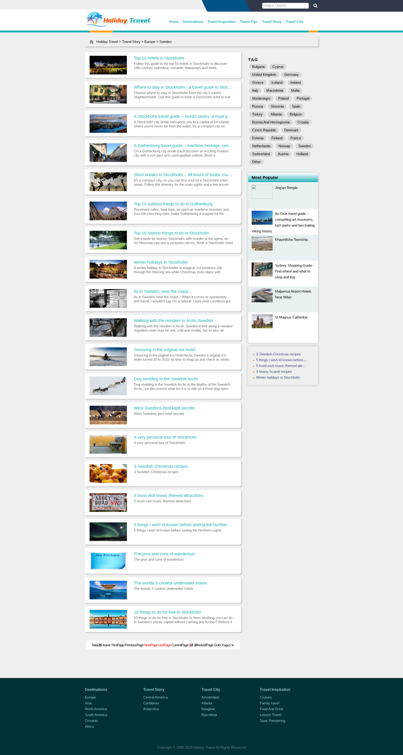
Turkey (257, 114)
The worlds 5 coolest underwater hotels (170, 583)
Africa (89, 726)
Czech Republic (264, 130)
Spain (296, 106)
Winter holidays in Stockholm (161, 262)
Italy (255, 90)
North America (96, 709)
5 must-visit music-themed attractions (168, 495)
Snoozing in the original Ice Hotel (164, 349)
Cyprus (278, 67)
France (295, 138)
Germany (291, 75)
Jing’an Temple (286, 188)
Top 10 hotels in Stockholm (159, 58)
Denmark (291, 130)
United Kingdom (264, 75)
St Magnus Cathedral (291, 317)
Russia (257, 106)
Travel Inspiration (222, 22)
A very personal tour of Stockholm (165, 437)
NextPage (150, 645)
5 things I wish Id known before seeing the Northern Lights (183, 524)
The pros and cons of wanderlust (164, 554)
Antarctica (151, 709)
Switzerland (261, 154)
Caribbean (151, 703)
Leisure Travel (270, 715)
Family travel (269, 703)
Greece (258, 82)
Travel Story (271, 22)
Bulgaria (258, 67)
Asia (88, 703)
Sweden (165, 42)
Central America (155, 697)
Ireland (295, 82)
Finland (276, 138)
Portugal (303, 98)
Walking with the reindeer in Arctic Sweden (173, 320)
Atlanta (207, 703)
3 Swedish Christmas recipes (161, 466)
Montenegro (261, 98)
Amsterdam (210, 697)
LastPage (164, 645)
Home (174, 22)
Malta (295, 90)
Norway (284, 146)
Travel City (294, 22)
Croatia (303, 122)
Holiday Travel (107, 42)
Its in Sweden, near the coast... (162, 291)
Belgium (296, 114)
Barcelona (209, 715)
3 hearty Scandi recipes (274, 372)
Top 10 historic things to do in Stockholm (171, 233)
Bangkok (208, 709)
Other (256, 162)
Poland (283, 98)
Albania (276, 114)
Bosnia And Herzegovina (271, 122)
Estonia (258, 138)
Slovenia (277, 106)
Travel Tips (249, 22)
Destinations (193, 22)
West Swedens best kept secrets (164, 408)
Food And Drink (271, 709)
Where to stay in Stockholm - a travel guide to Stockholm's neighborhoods (183, 87)
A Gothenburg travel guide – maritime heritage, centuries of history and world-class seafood (183, 145)
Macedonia (274, 90)
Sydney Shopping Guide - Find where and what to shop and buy (294, 271)
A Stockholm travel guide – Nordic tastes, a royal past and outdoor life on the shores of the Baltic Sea (183, 116)
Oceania (91, 721)
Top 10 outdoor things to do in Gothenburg (173, 204)
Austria (283, 154)
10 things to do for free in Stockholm (167, 612)
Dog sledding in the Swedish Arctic (166, 379)
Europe (149, 42)
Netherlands (261, 146)
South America (96, 715)
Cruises (266, 697)
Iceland (276, 82)
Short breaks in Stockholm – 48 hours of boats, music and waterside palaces (183, 174)
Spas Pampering (272, 721)
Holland (302, 154)
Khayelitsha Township (291, 239)
